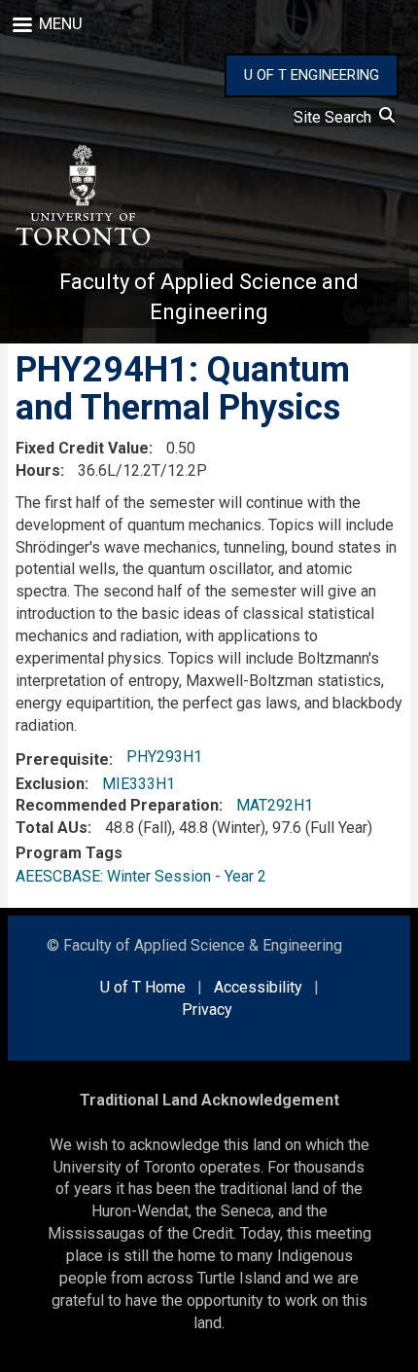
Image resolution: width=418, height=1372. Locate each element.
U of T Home (143, 987)
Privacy (207, 1009)
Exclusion (50, 784)
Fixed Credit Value (82, 448)
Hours (38, 470)
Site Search (336, 117)
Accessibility (258, 987)
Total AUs (51, 827)
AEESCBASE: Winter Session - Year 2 (141, 876)
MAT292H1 (274, 805)
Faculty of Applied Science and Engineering (209, 297)
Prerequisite (62, 759)
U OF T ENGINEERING (311, 75)
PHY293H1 (164, 756)
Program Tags (69, 853)
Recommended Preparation (117, 805)
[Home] (82, 195)
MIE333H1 (138, 784)
